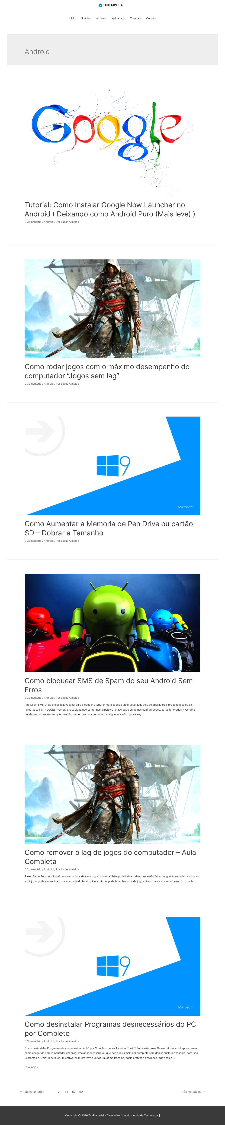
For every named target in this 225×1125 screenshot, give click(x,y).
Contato (151, 18)
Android (101, 18)
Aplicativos (118, 18)
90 (81, 1091)
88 (66, 1091)
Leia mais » (31, 1067)
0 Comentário (33, 221)
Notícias (86, 18)
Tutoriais (135, 18)
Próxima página (193, 1091)
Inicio (72, 18)
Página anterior (32, 1091)
